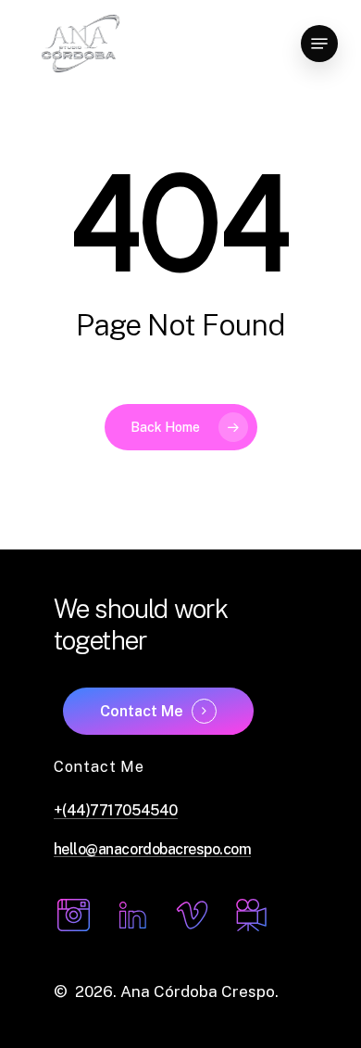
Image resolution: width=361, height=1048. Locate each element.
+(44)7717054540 (116, 810)
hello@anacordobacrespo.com (153, 849)
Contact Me (141, 711)
